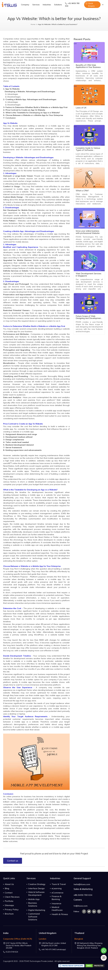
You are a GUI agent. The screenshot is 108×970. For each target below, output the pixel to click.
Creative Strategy (36, 884)
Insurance (56, 903)
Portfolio (9, 901)
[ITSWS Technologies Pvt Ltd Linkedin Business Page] (94, 911)
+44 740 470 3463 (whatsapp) (53, 949)
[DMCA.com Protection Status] (95, 966)
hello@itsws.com (82, 884)
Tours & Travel (59, 884)
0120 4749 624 (12, 952)
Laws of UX (81, 107)
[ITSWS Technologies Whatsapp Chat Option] (104, 951)
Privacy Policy (12, 909)
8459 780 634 (83, 895)
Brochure (9, 913)
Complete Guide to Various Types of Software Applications (88, 150)
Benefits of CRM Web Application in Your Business (88, 66)
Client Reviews (12, 897)
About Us (9, 884)
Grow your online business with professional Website (88, 232)
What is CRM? (82, 190)
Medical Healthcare (57, 908)
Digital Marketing (36, 910)
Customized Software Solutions (34, 916)
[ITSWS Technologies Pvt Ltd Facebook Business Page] (84, 911)
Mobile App (34, 899)
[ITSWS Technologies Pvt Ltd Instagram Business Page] (99, 911)
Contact (9, 892)
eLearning (57, 888)
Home (33, 24)
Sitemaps (9, 905)
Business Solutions (32, 904)
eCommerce (57, 892)
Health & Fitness (60, 914)
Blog (7, 888)
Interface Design (36, 888)
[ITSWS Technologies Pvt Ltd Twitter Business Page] (89, 911)
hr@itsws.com (80, 905)
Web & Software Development (36, 893)
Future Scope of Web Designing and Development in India (89, 318)
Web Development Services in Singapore (88, 274)
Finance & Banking (56, 898)
